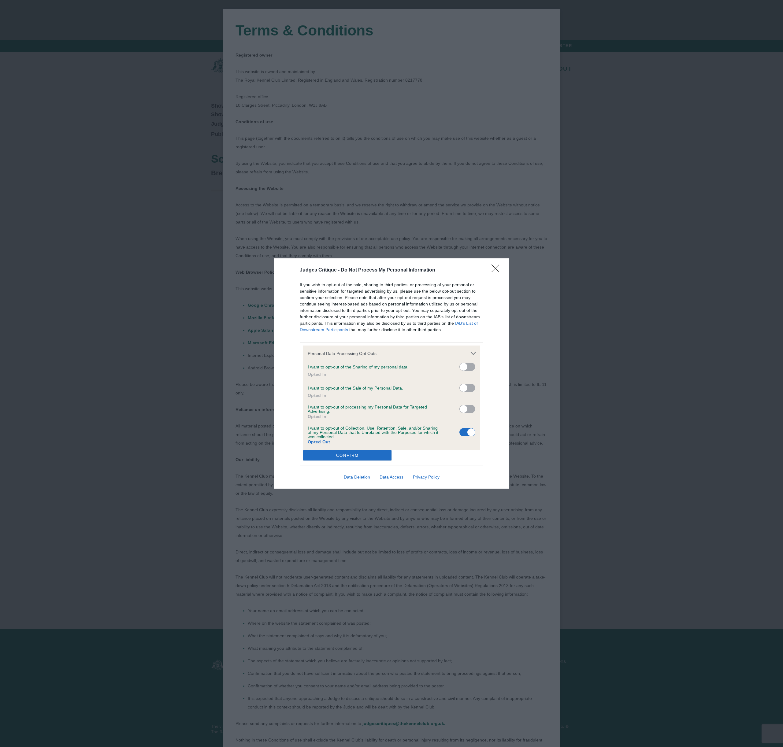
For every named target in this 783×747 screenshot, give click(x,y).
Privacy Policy (426, 477)
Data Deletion (357, 477)
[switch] (467, 367)
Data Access (391, 477)
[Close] (497, 270)
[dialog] (391, 373)
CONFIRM (347, 455)
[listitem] (391, 353)
